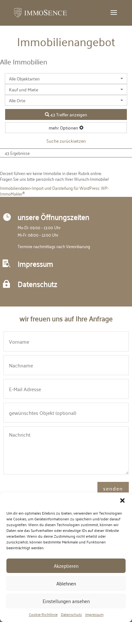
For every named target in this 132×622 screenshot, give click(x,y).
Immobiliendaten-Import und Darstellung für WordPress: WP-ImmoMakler (54, 191)
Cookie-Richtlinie (43, 614)
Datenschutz (71, 614)
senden (113, 488)
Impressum (94, 614)
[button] (122, 500)
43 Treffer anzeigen (68, 114)
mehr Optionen (64, 127)
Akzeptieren (66, 565)
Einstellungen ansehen (66, 600)
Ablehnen (66, 583)
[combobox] (66, 78)
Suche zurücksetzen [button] (66, 141)
